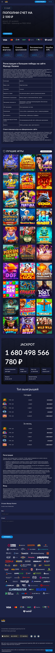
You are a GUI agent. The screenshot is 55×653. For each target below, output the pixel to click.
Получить (7, 33)
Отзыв (3, 518)
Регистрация (40, 1)
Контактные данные (8, 631)
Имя (2, 510)
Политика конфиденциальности (13, 629)
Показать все (46, 151)
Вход (50, 1)
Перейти (7, 55)
